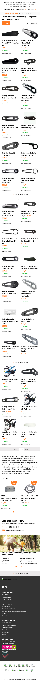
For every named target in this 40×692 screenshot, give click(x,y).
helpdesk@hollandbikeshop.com (15, 530)
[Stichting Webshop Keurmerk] (9, 647)
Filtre (7, 23)
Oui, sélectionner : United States (14, 9)
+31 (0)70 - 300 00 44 (12, 527)
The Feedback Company (8, 643)
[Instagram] (6, 587)
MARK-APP (33, 679)
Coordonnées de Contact (8, 609)
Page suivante (36, 449)
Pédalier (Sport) (5, 560)
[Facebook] (3, 587)
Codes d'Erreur (6, 616)
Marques (4, 634)
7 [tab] (20, 511)
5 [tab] (18, 511)
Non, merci (31, 9)
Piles (21, 560)
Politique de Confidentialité (9, 625)
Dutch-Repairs (5, 632)
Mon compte (5, 594)
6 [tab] (19, 511)
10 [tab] (23, 511)
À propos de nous (6, 623)
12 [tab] (26, 511)
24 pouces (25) (10, 55)
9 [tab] (22, 511)
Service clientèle (6, 606)
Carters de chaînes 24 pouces (12, 18)
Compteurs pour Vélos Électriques (28, 562)
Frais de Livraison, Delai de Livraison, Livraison (14, 611)
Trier (26, 23)
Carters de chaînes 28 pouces (12, 13)
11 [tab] (25, 511)
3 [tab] (16, 511)
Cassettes (4, 562)
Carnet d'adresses (6, 599)
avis (12, 641)
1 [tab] (13, 511)
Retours (4, 613)
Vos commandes (6, 597)
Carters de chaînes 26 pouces (12, 15)
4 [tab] (17, 511)
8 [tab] (21, 511)
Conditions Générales (7, 627)
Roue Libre (4, 563)
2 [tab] (15, 511)
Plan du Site (5, 630)
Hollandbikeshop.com (20, 679)
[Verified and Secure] (5, 654)
